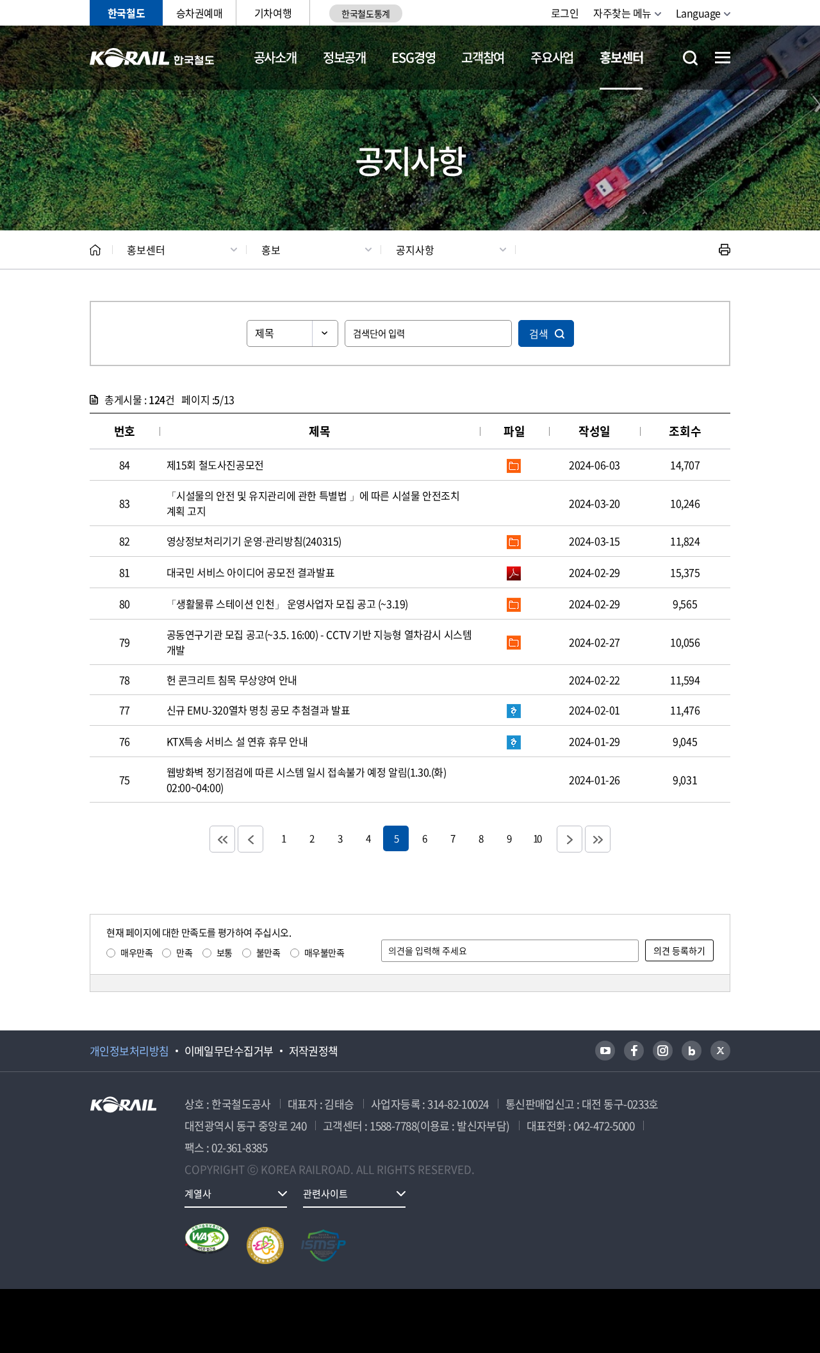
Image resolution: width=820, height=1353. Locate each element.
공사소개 (275, 57)
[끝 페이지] (598, 839)
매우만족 (136, 952)
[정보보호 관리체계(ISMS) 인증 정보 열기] (323, 1245)
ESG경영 (413, 57)
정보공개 (344, 57)
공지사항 (415, 249)
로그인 (565, 12)
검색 (538, 333)
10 (537, 838)
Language (698, 12)
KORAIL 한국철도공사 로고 (152, 57)
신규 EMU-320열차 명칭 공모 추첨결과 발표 (258, 709)
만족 (184, 952)
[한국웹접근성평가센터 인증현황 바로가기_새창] (206, 1245)
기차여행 (272, 12)
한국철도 (126, 12)
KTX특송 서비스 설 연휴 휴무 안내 (237, 741)
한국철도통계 (365, 13)
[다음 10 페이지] (569, 839)
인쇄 (724, 249)
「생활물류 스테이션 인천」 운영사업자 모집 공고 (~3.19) (287, 603)
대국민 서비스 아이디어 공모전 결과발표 (251, 572)
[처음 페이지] (222, 839)
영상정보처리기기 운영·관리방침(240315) (254, 540)
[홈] (95, 249)
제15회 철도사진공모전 (215, 464)
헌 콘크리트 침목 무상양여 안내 (232, 679)
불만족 (268, 952)
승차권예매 (199, 12)
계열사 (197, 1194)
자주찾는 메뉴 (622, 12)
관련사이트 (325, 1194)
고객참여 (482, 57)
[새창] (605, 1051)
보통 (225, 952)
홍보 (271, 249)
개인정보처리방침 (129, 1051)
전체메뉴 (722, 57)
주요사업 (551, 57)
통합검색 (690, 58)
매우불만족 (324, 952)
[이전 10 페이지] (250, 839)
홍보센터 (621, 57)
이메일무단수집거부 (229, 1051)
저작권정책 (313, 1051)
